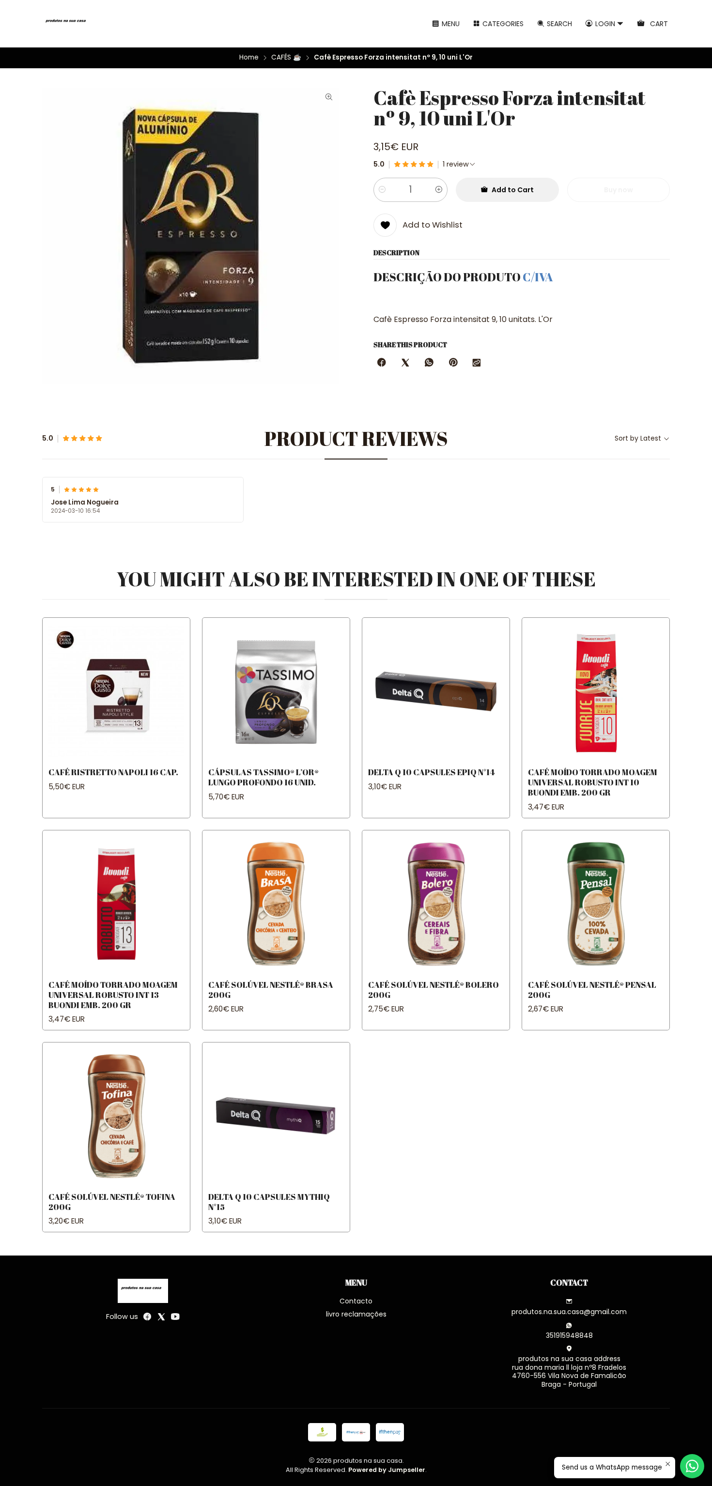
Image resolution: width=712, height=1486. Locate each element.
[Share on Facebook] (381, 363)
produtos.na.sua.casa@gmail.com (569, 1312)
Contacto (356, 1301)
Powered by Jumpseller (386, 1470)
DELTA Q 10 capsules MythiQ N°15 (269, 1201)
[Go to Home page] (67, 24)
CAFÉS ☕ (286, 57)
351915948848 (569, 1335)
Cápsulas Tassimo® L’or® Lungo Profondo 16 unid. (263, 777)
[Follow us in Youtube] (175, 1316)
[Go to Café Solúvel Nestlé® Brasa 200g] (276, 904)
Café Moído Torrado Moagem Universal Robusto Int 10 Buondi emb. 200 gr (592, 782)
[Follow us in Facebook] (147, 1316)
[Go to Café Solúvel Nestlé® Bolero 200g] (436, 904)
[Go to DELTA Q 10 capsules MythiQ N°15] (276, 1116)
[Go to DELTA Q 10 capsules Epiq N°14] (436, 691)
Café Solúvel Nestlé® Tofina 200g (111, 1201)
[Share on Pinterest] (453, 363)
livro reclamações (356, 1314)
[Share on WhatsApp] (429, 363)
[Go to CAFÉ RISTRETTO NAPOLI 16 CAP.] (116, 691)
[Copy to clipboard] (476, 363)
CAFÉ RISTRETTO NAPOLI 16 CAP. (113, 772)
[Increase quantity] (439, 189)
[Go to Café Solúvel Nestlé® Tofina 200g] (116, 1116)
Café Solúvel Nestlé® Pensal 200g (592, 989)
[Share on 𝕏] (405, 363)
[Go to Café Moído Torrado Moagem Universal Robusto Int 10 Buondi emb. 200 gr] (596, 691)
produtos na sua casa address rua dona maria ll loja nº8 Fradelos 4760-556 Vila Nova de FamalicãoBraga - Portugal (569, 1371)
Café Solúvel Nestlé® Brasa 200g (270, 989)
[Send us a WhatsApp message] (692, 1466)
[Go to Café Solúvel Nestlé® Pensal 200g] (596, 904)
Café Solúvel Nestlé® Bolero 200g (433, 989)
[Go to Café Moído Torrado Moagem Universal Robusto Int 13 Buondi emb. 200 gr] (116, 904)
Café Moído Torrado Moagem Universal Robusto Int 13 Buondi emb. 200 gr (113, 995)
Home (249, 57)
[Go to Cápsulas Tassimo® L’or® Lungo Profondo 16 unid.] (276, 691)
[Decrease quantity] (382, 189)
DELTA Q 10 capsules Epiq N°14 (431, 772)
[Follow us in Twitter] (161, 1316)
